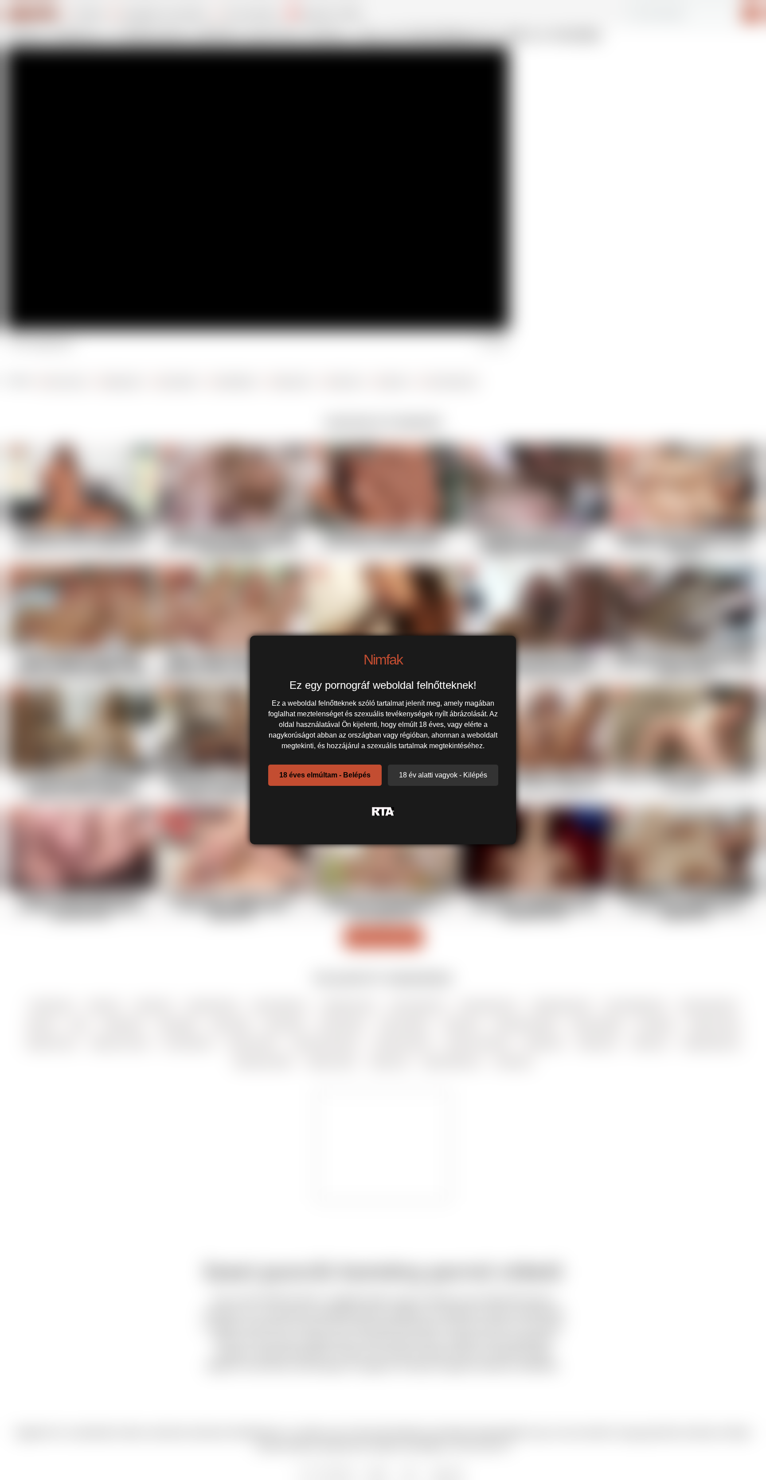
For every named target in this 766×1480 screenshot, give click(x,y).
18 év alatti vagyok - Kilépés (443, 775)
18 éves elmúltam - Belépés (325, 775)
